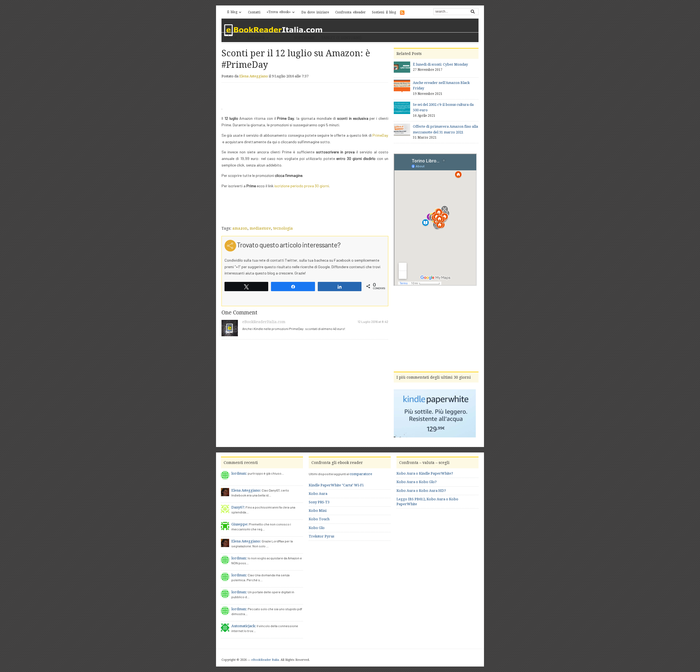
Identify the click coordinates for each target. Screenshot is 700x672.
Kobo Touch (319, 519)
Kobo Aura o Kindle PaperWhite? (424, 473)
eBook (230, 38)
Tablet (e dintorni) (341, 38)
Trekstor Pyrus (321, 536)
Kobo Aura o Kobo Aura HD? (421, 491)
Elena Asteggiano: (246, 490)
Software (304, 38)
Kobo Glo (317, 528)
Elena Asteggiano (253, 76)
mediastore (260, 228)
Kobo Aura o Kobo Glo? (416, 482)
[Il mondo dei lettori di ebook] (273, 30)
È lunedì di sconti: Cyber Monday (440, 64)
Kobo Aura (318, 494)
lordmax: (239, 473)
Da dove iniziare (315, 12)
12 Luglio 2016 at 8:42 (373, 321)
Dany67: (238, 507)
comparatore (361, 474)
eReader (256, 38)
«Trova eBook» (279, 12)
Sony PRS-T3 (319, 502)
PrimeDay (380, 135)
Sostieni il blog (384, 12)
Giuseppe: (239, 524)
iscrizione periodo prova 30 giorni (301, 185)
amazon (239, 228)
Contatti (254, 12)
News (281, 38)
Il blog (232, 12)
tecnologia (283, 228)
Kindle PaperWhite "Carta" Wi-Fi (336, 485)
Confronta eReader (350, 12)
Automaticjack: (243, 626)
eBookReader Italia (265, 660)
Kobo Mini (317, 511)
